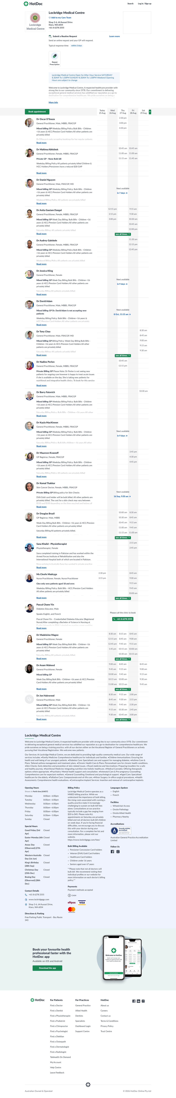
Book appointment (37, 112)
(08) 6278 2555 (54, 387)
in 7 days (121, 193)
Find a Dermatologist (59, 1047)
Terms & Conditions (109, 1021)
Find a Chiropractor (59, 1026)
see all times (122, 234)
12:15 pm (112, 209)
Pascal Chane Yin (45, 605)
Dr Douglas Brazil (45, 514)
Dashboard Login (83, 1026)
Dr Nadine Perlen (45, 362)
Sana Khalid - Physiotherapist (51, 544)
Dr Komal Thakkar (45, 483)
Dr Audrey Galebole (46, 241)
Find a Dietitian (57, 1037)
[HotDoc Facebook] (134, 1001)
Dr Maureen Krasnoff (47, 453)
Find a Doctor (56, 1006)
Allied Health (81, 1011)
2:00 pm (133, 694)
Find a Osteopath (58, 1042)
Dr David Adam (44, 301)
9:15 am (133, 209)
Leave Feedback (57, 1073)
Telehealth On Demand (60, 1057)
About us (105, 1006)
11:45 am (133, 158)
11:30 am (133, 239)
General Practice (82, 1006)
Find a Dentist (56, 1011)
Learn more (114, 36)
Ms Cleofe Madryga (46, 574)
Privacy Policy (107, 1026)
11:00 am (123, 153)
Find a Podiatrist (57, 1021)
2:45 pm (133, 548)
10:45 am (123, 148)
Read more (41, 143)
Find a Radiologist (58, 1052)
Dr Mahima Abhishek (47, 149)
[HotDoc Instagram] (143, 1001)
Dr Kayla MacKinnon (47, 423)
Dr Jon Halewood (45, 696)
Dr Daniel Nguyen (45, 180)
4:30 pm (123, 128)
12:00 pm (133, 229)
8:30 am (143, 330)
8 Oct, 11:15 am (121, 314)
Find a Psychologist (59, 1031)
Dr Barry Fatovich (45, 392)
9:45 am (133, 528)
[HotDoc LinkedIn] (138, 1001)
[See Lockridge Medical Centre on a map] (137, 22)
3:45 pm (133, 452)
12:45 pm (133, 249)
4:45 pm (133, 462)
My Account (55, 1062)
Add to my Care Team (61, 18)
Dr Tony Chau (43, 332)
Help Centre (55, 1067)
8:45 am (143, 335)
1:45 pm (112, 649)
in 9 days (121, 284)
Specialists (80, 1021)
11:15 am (123, 158)
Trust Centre (106, 1031)
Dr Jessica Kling (44, 271)
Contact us (106, 1016)
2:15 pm (112, 214)
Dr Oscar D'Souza (45, 119)
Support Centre (82, 1031)
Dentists (79, 1016)
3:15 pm (102, 578)
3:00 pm (123, 123)
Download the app (47, 968)
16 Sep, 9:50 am (121, 496)
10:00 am (123, 512)
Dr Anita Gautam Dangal (49, 210)
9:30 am (133, 214)
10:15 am (123, 649)
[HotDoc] (33, 3)
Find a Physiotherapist (60, 1016)
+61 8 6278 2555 (124, 619)
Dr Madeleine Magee (47, 635)
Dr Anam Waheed (45, 665)
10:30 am (133, 219)
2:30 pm (123, 118)
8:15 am (122, 634)
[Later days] (150, 112)
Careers (104, 1011)
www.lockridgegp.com (39, 900)
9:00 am (143, 340)
